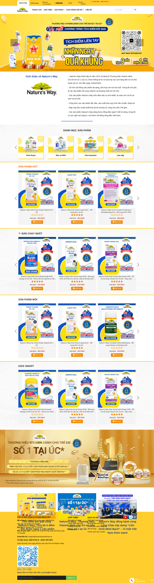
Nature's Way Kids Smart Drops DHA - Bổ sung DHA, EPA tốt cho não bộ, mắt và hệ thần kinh (76, 278)
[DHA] (70, 3)
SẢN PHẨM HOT (28, 166)
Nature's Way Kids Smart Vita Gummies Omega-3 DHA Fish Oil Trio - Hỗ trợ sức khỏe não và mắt (37, 412)
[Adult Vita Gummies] (58, 3)
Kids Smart (31, 155)
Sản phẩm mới (27, 299)
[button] (11, 43)
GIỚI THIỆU (73, 517)
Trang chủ (37, 10)
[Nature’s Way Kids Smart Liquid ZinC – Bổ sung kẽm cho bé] (77, 189)
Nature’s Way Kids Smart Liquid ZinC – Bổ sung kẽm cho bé (76, 211)
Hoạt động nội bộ (74, 10)
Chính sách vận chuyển (96, 532)
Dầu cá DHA (61, 155)
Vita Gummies (90, 155)
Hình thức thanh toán (95, 520)
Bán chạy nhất (32, 233)
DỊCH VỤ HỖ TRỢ (95, 517)
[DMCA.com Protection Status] (24, 569)
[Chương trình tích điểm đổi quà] (77, 43)
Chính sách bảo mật (75, 523)
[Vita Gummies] (90, 144)
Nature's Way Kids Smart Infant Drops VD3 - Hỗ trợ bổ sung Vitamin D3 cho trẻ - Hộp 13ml (116, 278)
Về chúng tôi (72, 529)
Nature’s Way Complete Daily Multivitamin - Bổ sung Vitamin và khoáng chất (116, 344)
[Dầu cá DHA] (60, 144)
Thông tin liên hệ (74, 526)
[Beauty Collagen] (46, 3)
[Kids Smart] (35, 3)
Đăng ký (71, 578)
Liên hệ (89, 10)
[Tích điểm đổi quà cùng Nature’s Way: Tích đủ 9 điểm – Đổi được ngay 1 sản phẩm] (36, 506)
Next (138, 147)
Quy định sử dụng (74, 520)
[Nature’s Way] (23, 3)
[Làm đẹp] (120, 144)
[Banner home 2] (77, 458)
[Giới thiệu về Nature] (41, 88)
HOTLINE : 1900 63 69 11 (101, 1)
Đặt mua (38, 222)
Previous (15, 147)
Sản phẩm (58, 10)
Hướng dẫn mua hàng (96, 523)
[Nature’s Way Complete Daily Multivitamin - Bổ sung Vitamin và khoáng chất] (117, 322)
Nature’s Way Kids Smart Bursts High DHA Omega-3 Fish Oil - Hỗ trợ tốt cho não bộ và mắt (36, 278)
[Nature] (77, 506)
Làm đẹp (120, 155)
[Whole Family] (82, 3)
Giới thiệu (48, 10)
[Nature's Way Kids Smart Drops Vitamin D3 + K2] (37, 189)
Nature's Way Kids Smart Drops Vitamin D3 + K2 (37, 211)
